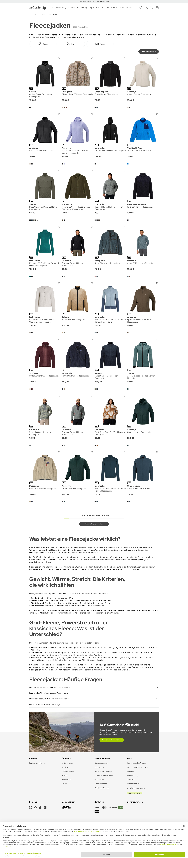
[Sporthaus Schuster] (37, 7)
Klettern (66, 660)
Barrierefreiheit (133, 784)
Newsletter (66, 779)
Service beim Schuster (104, 771)
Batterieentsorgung (102, 788)
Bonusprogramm (101, 763)
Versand (130, 771)
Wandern (98, 655)
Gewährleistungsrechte (136, 788)
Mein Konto (99, 767)
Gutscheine (99, 779)
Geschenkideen (101, 784)
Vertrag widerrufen (134, 793)
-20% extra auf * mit (94, 2)
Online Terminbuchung (104, 775)
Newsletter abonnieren (110, 740)
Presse (64, 784)
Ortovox (125, 670)
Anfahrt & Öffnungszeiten (137, 767)
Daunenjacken (89, 547)
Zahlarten (131, 779)
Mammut (98, 670)
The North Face (110, 670)
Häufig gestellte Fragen (136, 763)
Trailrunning (65, 655)
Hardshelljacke (92, 569)
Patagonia (88, 670)
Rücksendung (132, 775)
